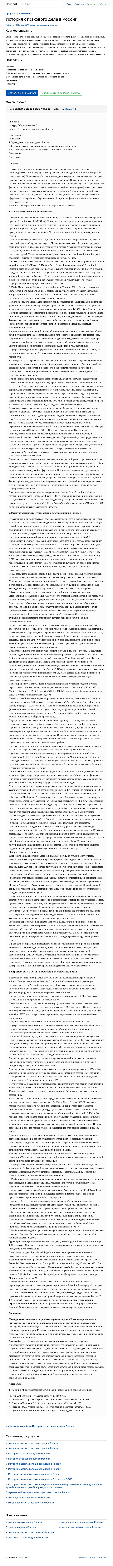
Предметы (11, 14)
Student (24, 1557)
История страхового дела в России (29, 1453)
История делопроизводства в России (28, 1497)
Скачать (70, 109)
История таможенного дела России (80, 1527)
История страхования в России (24, 1522)
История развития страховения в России (30, 1502)
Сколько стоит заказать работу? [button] (61, 92)
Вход (69, 4)
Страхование (25, 14)
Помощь (79, 4)
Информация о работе (40, 1426)
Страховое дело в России (21, 1527)
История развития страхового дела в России (32, 1443)
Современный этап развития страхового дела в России (38, 1492)
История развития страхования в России (30, 1532)
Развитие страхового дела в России (27, 1537)
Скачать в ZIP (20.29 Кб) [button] (22, 92)
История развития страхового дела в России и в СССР (40, 1479)
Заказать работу (96, 4)
